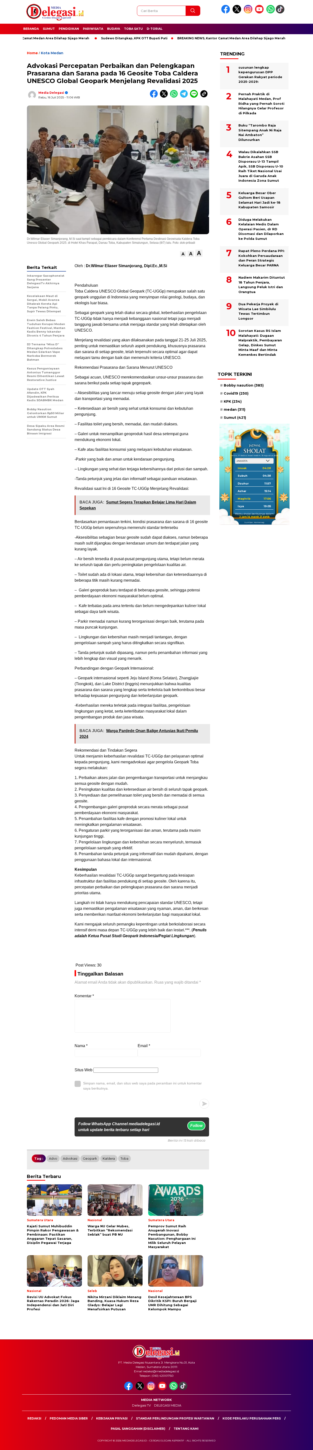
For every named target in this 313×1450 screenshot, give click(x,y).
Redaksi (34, 1418)
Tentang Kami (186, 1428)
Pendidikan (69, 29)
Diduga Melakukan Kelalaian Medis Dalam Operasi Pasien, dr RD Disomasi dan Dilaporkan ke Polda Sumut (261, 228)
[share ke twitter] (165, 96)
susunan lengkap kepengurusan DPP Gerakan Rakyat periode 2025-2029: (260, 74)
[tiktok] (281, 12)
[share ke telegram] (185, 96)
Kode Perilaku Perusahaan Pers (252, 1418)
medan (234, 409)
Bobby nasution (244, 385)
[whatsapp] (270, 12)
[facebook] (226, 12)
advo (53, 1158)
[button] (183, 254)
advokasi (70, 1158)
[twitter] (238, 12)
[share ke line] (195, 96)
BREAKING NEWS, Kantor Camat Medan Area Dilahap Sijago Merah (201, 38)
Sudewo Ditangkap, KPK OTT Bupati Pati (104, 38)
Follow (196, 1126)
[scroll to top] (300, 1442)
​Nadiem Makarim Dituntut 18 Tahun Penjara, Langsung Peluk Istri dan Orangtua (261, 284)
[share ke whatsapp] (175, 96)
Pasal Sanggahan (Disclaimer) (138, 1428)
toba (124, 1158)
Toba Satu (133, 29)
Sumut (49, 29)
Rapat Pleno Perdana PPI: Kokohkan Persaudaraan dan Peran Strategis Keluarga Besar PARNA (261, 258)
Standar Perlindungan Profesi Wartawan (175, 1418)
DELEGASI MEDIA (167, 1405)
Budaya (113, 29)
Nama (81, 1046)
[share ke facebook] (155, 96)
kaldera (109, 1158)
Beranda (31, 29)
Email (144, 1046)
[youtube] (260, 12)
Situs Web (83, 1070)
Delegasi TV (141, 1405)
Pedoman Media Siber (69, 1418)
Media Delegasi (51, 93)
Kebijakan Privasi (112, 1418)
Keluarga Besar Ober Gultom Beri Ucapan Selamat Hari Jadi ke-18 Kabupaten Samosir (259, 200)
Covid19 (236, 393)
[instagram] (249, 12)
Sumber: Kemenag (254, 522)
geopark (90, 1158)
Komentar (84, 996)
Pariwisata (93, 29)
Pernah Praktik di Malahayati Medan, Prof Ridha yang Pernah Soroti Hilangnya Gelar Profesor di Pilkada (261, 103)
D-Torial (155, 29)
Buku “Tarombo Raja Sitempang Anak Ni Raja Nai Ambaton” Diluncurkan (259, 132)
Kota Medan (52, 53)
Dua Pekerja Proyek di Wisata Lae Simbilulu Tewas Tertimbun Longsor (258, 311)
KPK (233, 401)
